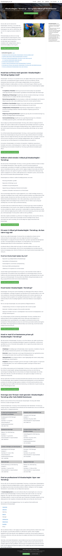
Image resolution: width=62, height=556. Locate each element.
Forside (34, 1)
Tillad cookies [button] (26, 553)
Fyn (43, 1)
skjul (13, 52)
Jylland (39, 1)
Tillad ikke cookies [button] (35, 553)
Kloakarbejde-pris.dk (6, 1)
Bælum (4, 514)
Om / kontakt (53, 1)
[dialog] (31, 552)
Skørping (4, 509)
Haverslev (4, 507)
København (5, 521)
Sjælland (47, 1)
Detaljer (41, 551)
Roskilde (4, 524)
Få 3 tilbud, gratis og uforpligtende (31, 13)
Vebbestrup (5, 519)
